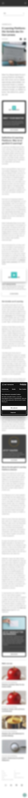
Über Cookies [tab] (22, 389)
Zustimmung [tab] (5, 389)
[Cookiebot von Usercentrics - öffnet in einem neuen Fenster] (20, 385)
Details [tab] (14, 389)
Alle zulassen (14, 407)
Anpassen (13, 412)
